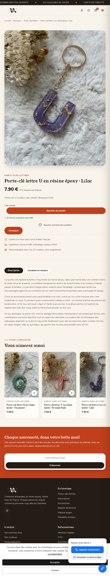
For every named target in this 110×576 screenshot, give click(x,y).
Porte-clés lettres (31, 21)
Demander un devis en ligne (89, 557)
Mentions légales (66, 532)
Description (14, 270)
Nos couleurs (10, 537)
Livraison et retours (38, 270)
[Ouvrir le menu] (103, 10)
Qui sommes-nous (13, 532)
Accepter (55, 562)
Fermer (55, 570)
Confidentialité (65, 542)
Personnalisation (12, 542)
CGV (60, 537)
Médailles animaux (66, 517)
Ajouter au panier (56, 210)
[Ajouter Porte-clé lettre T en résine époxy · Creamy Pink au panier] (72, 393)
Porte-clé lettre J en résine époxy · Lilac (95, 406)
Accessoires (64, 503)
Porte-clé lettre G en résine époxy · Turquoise (20, 406)
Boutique (17, 21)
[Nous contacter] (103, 569)
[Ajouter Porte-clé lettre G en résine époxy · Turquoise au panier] (34, 393)
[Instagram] (7, 510)
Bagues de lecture (67, 508)
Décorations (64, 498)
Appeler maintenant (89, 549)
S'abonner (54, 465)
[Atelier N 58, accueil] (12, 10)
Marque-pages (65, 512)
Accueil (7, 21)
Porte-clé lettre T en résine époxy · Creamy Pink (58, 406)
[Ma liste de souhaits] (89, 10)
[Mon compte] (82, 10)
